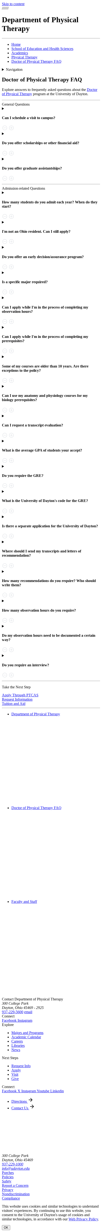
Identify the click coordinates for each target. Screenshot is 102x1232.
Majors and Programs (27, 1033)
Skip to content (13, 4)
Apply (16, 1070)
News (15, 1050)
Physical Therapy (24, 57)
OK (6, 1227)
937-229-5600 (12, 1012)
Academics (19, 53)
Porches (8, 1173)
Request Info (21, 1066)
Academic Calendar (26, 1037)
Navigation (14, 69)
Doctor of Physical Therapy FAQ (36, 61)
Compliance (11, 1198)
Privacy (7, 1190)
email (28, 1012)
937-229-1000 (12, 1164)
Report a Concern (15, 1185)
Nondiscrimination (16, 1194)
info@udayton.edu (16, 1168)
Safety (6, 1181)
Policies (8, 1177)
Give (15, 1079)
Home (16, 44)
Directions (19, 1101)
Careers (17, 1041)
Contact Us (20, 1108)
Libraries (18, 1046)
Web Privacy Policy (83, 1219)
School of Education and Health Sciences (42, 49)
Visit (14, 1074)
